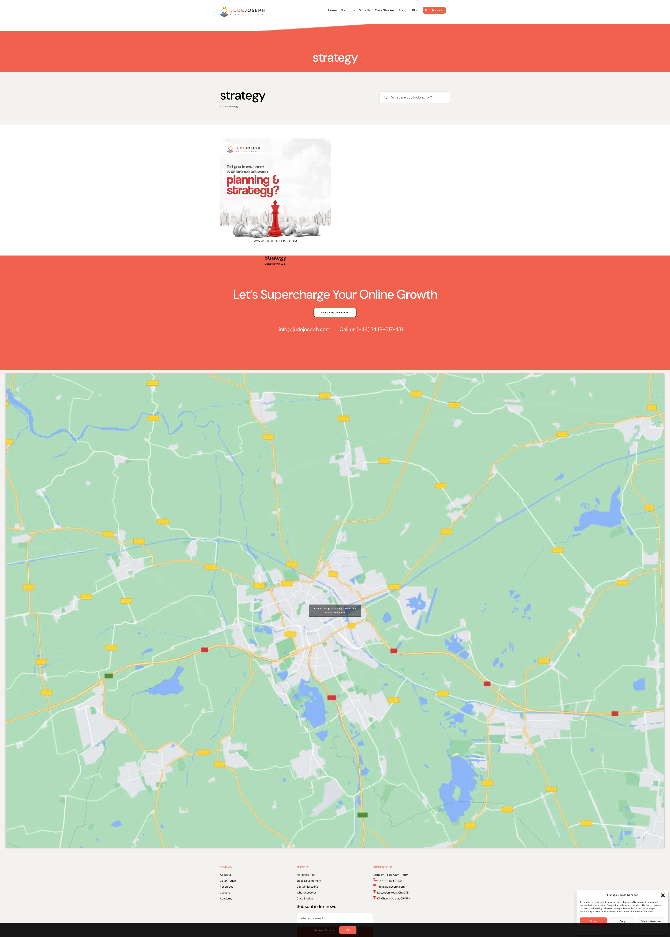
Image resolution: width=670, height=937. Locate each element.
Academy (226, 898)
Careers (225, 892)
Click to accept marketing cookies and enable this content (335, 610)
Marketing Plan (306, 875)
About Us (226, 875)
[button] (663, 895)
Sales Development (309, 881)
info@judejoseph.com (304, 329)
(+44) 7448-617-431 (380, 329)
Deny (622, 921)
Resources (226, 886)
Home (223, 106)
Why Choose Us (307, 892)
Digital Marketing (307, 886)
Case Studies (305, 898)
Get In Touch (228, 881)
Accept (594, 921)
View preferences (651, 921)
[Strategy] (275, 194)
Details (329, 930)
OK (348, 930)
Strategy (275, 257)
